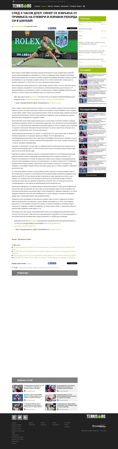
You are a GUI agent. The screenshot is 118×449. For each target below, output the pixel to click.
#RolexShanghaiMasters (34, 99)
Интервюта (15, 441)
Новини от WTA (16, 429)
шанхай (48, 267)
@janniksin (34, 97)
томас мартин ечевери (36, 267)
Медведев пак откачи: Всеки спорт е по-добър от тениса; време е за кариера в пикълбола (44, 257)
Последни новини (88, 109)
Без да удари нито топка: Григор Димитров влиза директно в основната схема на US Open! (44, 255)
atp (20, 267)
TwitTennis (85, 19)
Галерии (73, 6)
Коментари (53, 28)
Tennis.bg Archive (18, 26)
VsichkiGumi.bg (53, 1)
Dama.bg (27, 1)
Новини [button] (44, 7)
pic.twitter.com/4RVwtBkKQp (54, 99)
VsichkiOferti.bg (19, 1)
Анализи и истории (17, 437)
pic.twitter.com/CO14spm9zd (24, 226)
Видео (79, 6)
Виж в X (81, 24)
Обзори (25, 267)
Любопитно (15, 435)
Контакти (67, 422)
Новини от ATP (16, 427)
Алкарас (57, 6)
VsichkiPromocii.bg (36, 1)
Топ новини (85, 70)
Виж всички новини (91, 175)
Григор (50, 6)
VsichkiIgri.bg (61, 1)
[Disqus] (45, 302)
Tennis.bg (44, 1)
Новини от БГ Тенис (18, 439)
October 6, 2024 (55, 103)
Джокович (65, 6)
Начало (37, 6)
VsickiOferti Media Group (13, 1)
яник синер (55, 267)
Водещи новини (16, 424)
